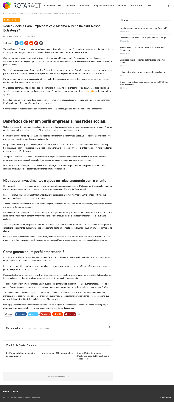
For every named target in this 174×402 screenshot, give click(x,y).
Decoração (70, 5)
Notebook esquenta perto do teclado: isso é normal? (143, 28)
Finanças (122, 5)
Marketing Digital (11, 20)
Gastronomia (137, 5)
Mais (150, 5)
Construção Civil (52, 5)
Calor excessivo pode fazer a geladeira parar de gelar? (144, 38)
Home (6, 392)
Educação (85, 5)
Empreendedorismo (104, 5)
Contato (14, 392)
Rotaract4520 (165, 398)
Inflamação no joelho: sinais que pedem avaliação (142, 72)
